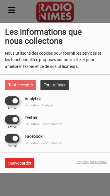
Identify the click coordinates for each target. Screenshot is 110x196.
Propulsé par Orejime (91, 162)
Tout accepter (20, 84)
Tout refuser (55, 84)
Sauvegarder (19, 163)
